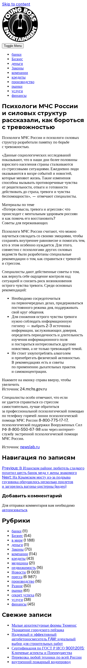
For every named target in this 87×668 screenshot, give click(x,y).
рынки (17, 86)
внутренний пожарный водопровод (41, 662)
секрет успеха (23, 595)
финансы (19, 95)
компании (20, 72)
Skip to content (16, 4)
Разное (17, 586)
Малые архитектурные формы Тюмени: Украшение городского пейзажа (44, 627)
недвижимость (24, 567)
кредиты (19, 77)
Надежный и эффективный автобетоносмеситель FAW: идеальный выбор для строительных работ (44, 639)
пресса (17, 576)
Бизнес (17, 59)
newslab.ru (30, 447)
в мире (17, 540)
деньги (17, 63)
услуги (17, 91)
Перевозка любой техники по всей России (47, 657)
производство (23, 82)
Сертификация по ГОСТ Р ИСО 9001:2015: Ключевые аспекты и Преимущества (48, 650)
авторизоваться (14, 510)
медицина (20, 563)
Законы (18, 68)
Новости (19, 572)
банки (17, 54)
